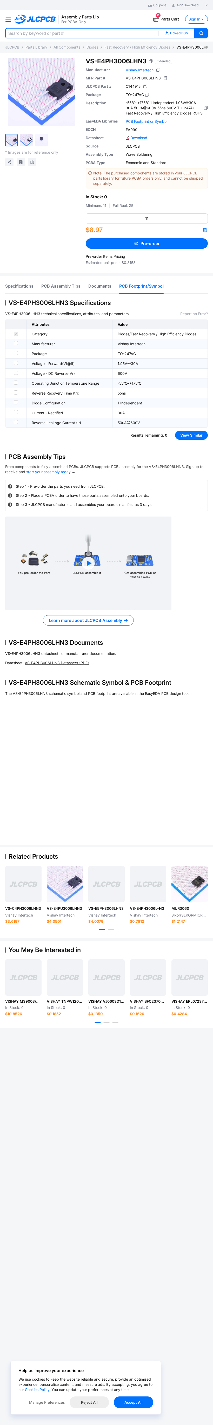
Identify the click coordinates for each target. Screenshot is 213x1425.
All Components (67, 47)
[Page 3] (115, 1022)
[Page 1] (102, 929)
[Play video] (88, 563)
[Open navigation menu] (8, 19)
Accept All (133, 1402)
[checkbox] (16, 334)
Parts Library (36, 47)
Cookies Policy (37, 1389)
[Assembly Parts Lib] (35, 19)
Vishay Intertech (140, 70)
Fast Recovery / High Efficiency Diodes (137, 47)
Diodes (92, 47)
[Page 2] (111, 929)
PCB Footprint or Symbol (146, 121)
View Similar (191, 435)
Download (138, 137)
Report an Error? (194, 313)
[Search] (201, 33)
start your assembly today (48, 472)
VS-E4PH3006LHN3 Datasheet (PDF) (57, 663)
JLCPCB (12, 47)
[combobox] (81, 33)
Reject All (89, 1402)
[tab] (19, 286)
